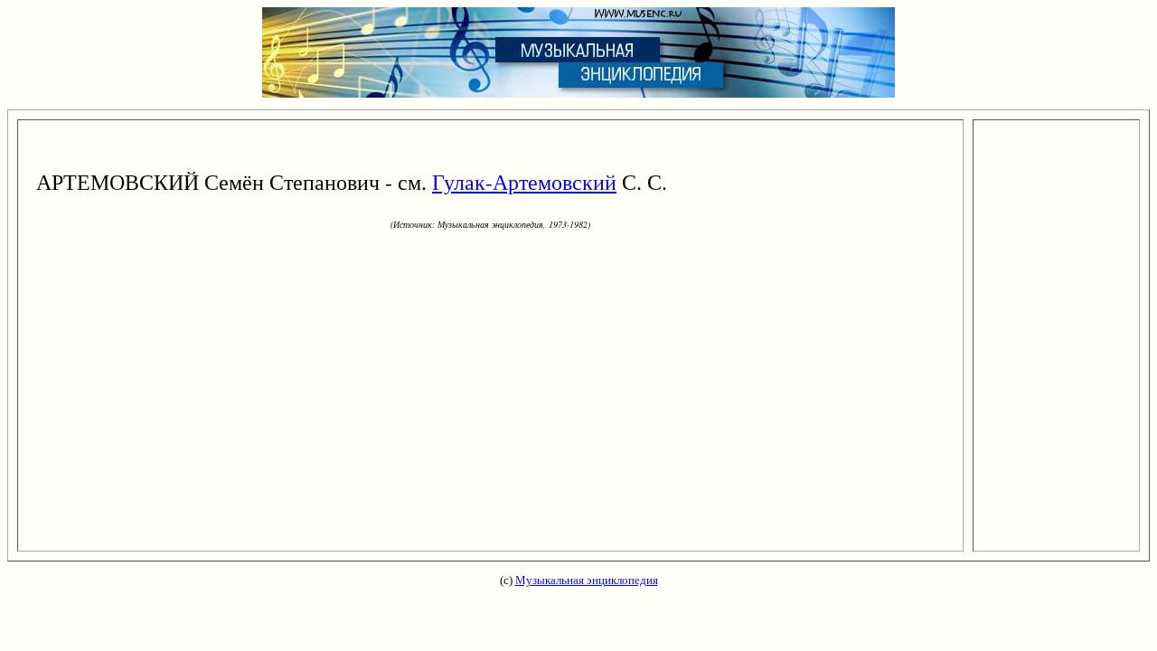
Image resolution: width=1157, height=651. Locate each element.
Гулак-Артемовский (524, 181)
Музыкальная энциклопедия (586, 580)
